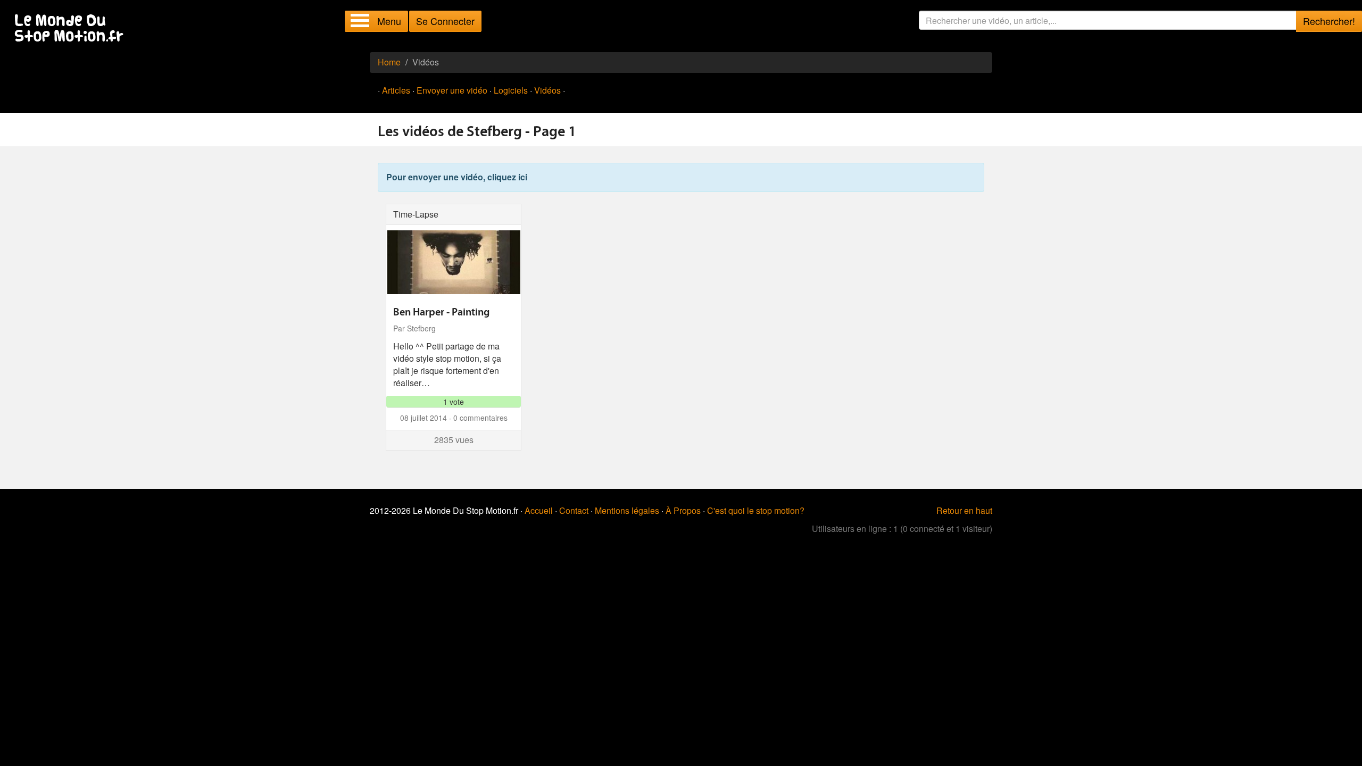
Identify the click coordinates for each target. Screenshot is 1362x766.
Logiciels (511, 90)
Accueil (539, 510)
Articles (396, 90)
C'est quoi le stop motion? (755, 510)
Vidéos (547, 90)
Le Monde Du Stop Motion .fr (71, 29)
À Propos (683, 510)
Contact (573, 510)
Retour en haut (964, 510)
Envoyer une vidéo (452, 90)
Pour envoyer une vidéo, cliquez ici (456, 177)
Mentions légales (627, 510)
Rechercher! (1329, 21)
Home (389, 62)
